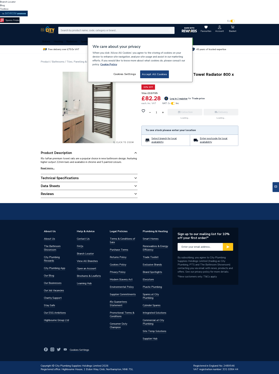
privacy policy (202, 272)
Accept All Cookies (154, 74)
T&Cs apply (210, 276)
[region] (140, 59)
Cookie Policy (108, 64)
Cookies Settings (125, 74)
